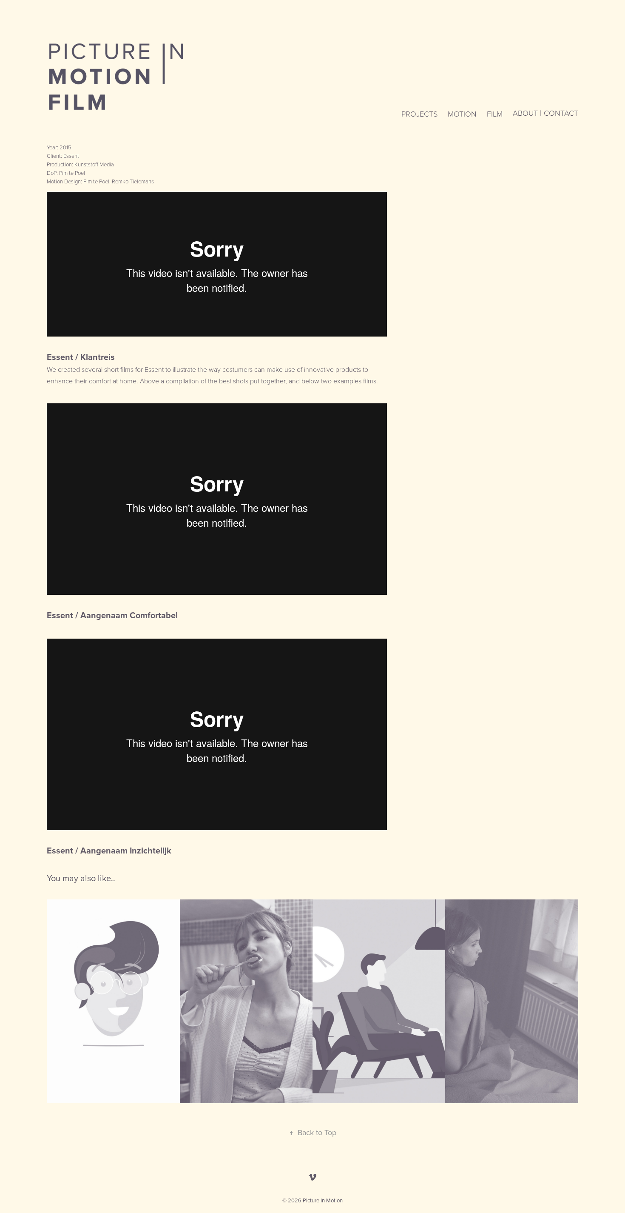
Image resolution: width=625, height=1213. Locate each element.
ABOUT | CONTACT (545, 113)
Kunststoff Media (94, 164)
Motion (462, 113)
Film (495, 113)
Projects (419, 113)
